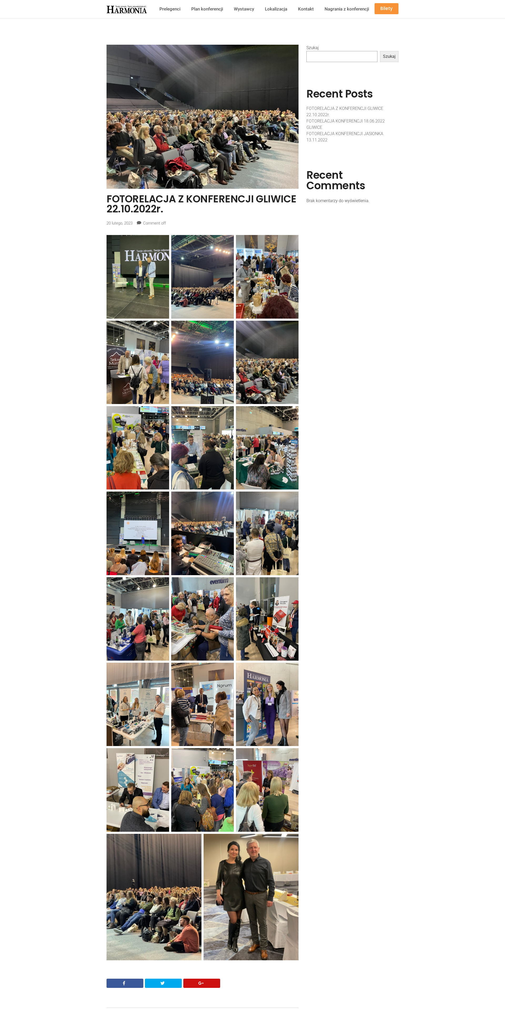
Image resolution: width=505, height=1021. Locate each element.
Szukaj (312, 47)
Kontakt (306, 9)
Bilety (386, 8)
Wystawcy (244, 9)
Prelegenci (169, 9)
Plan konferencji (207, 9)
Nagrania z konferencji (347, 9)
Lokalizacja (276, 9)
